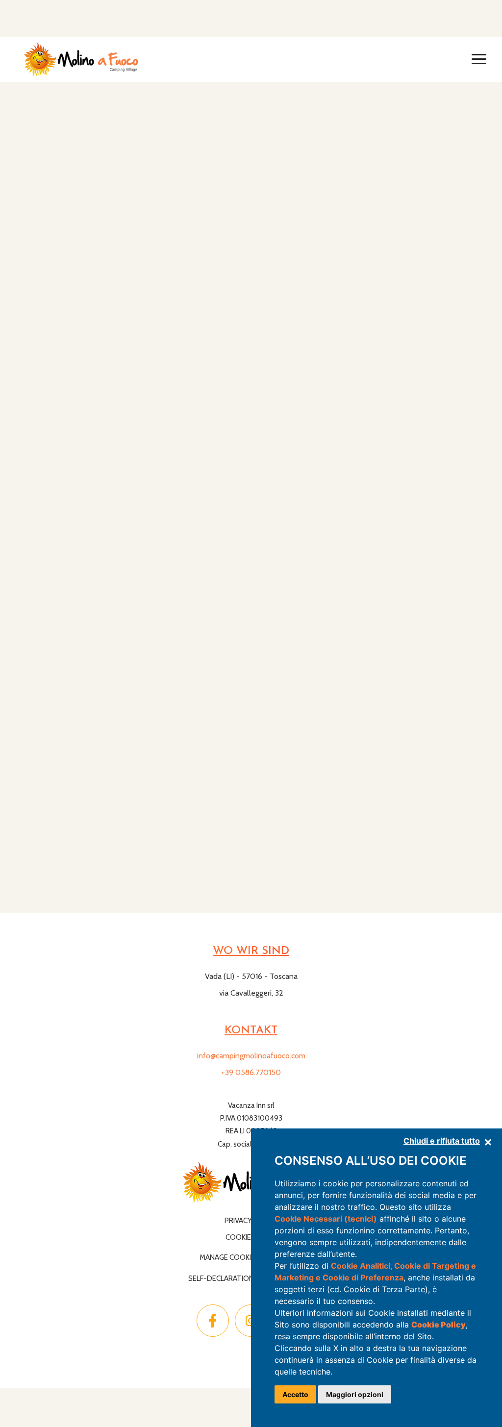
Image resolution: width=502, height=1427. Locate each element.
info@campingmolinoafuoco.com (251, 1055)
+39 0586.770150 (251, 1072)
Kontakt (251, 1030)
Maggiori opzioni (354, 1394)
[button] (479, 59)
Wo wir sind (251, 951)
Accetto (295, 1394)
